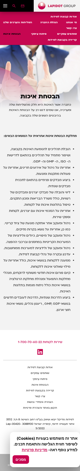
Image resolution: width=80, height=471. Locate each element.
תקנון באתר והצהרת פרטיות (40, 407)
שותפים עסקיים (67, 34)
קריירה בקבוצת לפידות (62, 40)
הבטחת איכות (12, 34)
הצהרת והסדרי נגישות (40, 402)
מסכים (21, 459)
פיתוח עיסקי (39, 34)
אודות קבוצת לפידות (64, 16)
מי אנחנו (71, 22)
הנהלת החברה (49, 22)
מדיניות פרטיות (34, 450)
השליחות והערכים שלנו (17, 22)
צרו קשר (71, 28)
